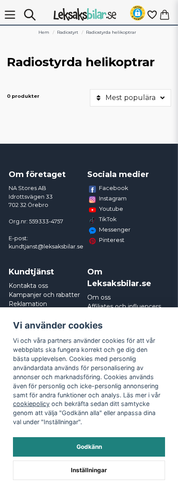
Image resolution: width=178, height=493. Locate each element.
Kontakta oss (28, 286)
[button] (137, 14)
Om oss (99, 297)
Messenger (114, 229)
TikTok (108, 219)
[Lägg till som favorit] (151, 14)
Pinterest (111, 239)
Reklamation (28, 304)
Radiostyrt (67, 32)
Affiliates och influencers (124, 306)
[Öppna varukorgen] (164, 14)
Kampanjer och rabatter (44, 295)
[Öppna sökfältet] (30, 14)
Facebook (113, 187)
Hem (43, 32)
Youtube (111, 208)
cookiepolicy (31, 403)
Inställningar (89, 470)
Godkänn (89, 446)
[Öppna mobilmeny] (10, 14)
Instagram (113, 198)
